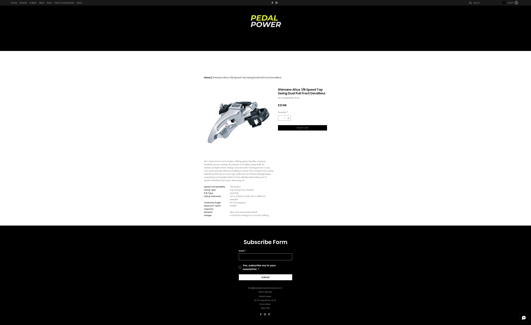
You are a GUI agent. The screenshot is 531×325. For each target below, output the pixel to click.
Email (242, 251)
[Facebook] (272, 2)
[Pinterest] (269, 314)
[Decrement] (280, 118)
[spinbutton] (284, 118)
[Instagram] (276, 2)
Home (207, 77)
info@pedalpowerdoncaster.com (265, 287)
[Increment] (288, 118)
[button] (516, 3)
